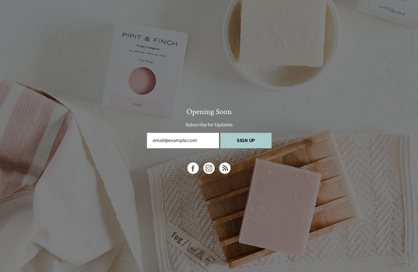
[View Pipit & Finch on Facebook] (193, 168)
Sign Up (246, 140)
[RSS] (225, 168)
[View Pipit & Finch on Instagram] (209, 168)
